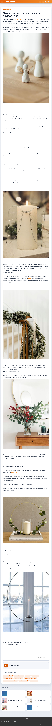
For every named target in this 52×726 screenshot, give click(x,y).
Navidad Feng (18, 19)
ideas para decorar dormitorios (10, 680)
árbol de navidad (33, 680)
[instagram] (48, 2)
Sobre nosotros (26, 723)
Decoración (7, 9)
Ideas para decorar (18, 678)
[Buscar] (17, 2)
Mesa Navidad (35, 675)
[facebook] (40, 2)
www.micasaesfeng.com (14, 666)
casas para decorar (8, 678)
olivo (29, 278)
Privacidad (9, 723)
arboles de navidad (23, 680)
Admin (42, 723)
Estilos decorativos (19, 675)
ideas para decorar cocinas (30, 678)
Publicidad (19, 723)
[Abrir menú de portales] (2, 2)
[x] (43, 2)
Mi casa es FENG (14, 665)
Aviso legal (3, 723)
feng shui (28, 675)
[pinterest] (46, 2)
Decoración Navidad (8, 675)
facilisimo (10, 2)
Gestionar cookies (35, 723)
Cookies (14, 723)
